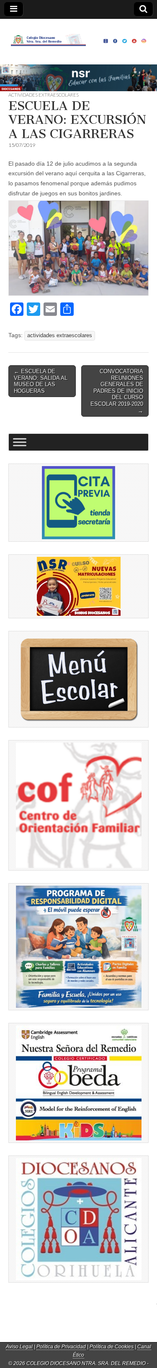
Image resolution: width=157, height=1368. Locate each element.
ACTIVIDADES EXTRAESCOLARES (43, 94)
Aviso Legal (19, 1347)
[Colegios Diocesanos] (78, 1219)
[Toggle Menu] (19, 442)
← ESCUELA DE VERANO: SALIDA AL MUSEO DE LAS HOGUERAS (40, 381)
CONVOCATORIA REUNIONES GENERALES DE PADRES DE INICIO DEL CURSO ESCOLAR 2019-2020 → (116, 391)
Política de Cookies (112, 1347)
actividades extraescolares (59, 335)
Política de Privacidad (61, 1347)
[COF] (78, 805)
